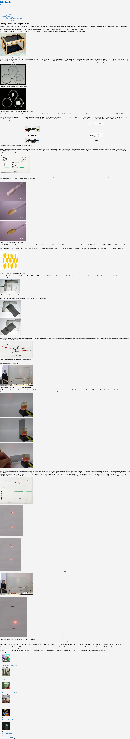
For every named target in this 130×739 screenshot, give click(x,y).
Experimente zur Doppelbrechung (9, 15)
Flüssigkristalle (5, 2)
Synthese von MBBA (7, 14)
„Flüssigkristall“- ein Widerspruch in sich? (9, 665)
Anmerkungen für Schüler (8, 17)
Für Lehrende (4, 11)
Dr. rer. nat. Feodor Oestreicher (9, 20)
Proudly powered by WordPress (5, 738)
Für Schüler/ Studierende (6, 16)
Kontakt (3, 21)
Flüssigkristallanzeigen (6, 679)
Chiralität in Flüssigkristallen (7, 733)
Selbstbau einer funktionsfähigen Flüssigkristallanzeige (13, 18)
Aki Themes (20, 738)
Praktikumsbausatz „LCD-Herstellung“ (10, 13)
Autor (3, 19)
